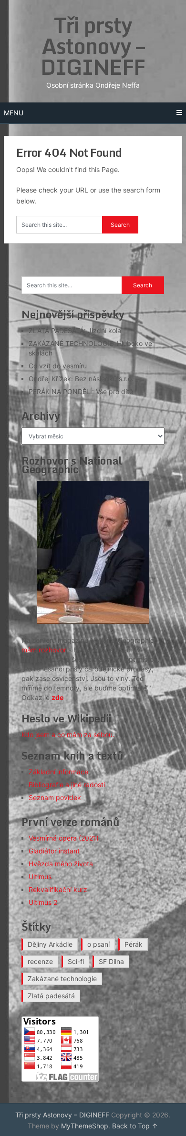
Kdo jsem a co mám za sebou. (67, 734)
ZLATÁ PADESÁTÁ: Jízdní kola (75, 330)
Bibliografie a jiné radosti (67, 785)
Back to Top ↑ (135, 1126)
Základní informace (58, 772)
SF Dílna (111, 961)
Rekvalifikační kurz (58, 889)
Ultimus (40, 876)
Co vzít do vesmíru (58, 366)
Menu (13, 113)
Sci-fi (76, 961)
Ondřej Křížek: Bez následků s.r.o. (81, 379)
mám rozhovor (43, 650)
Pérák (133, 944)
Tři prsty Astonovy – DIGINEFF (93, 46)
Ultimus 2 (43, 902)
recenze (40, 961)
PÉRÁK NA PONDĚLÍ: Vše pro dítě (81, 391)
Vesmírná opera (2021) (64, 838)
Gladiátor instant (54, 851)
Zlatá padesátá (51, 996)
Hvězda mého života (61, 864)
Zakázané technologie (62, 978)
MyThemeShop (84, 1126)
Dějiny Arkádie (50, 944)
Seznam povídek (55, 797)
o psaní (98, 944)
